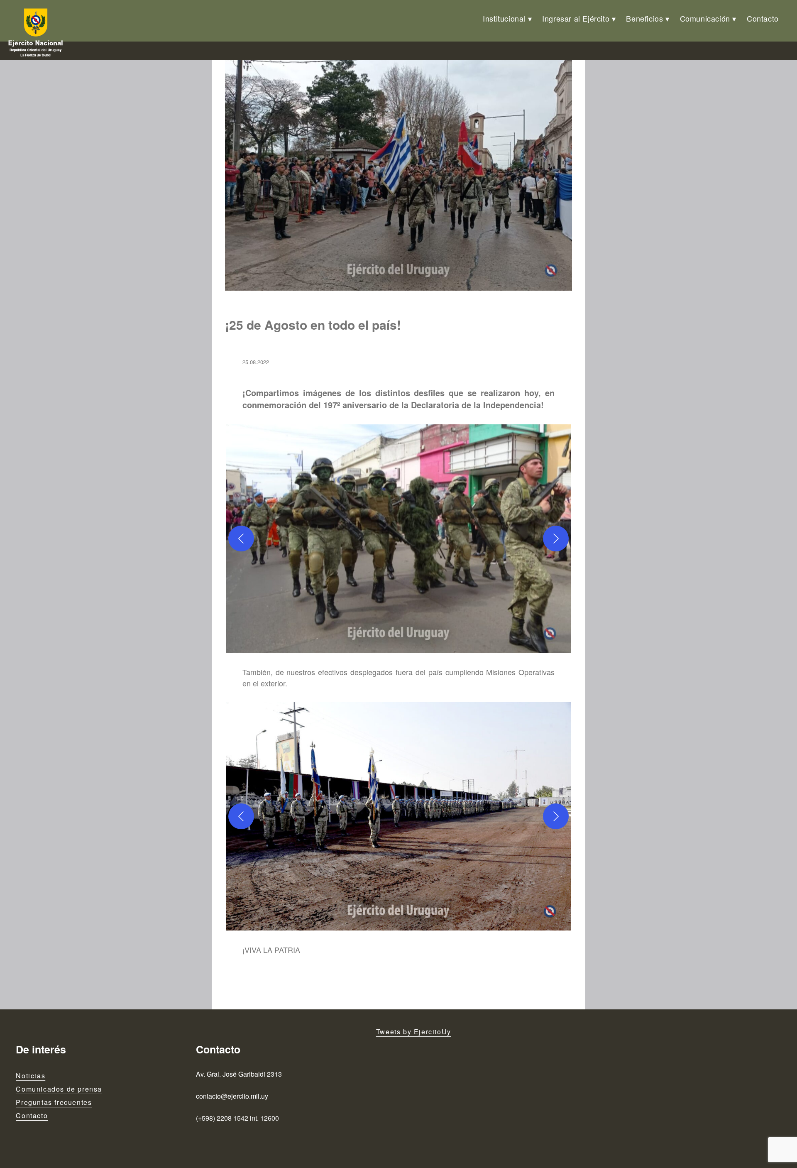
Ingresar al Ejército (575, 18)
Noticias (30, 1075)
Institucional (504, 18)
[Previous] (241, 538)
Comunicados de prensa (59, 1089)
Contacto (763, 18)
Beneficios (644, 18)
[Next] (556, 538)
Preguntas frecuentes (54, 1102)
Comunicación (705, 18)
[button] (398, 538)
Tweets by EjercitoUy (413, 1031)
